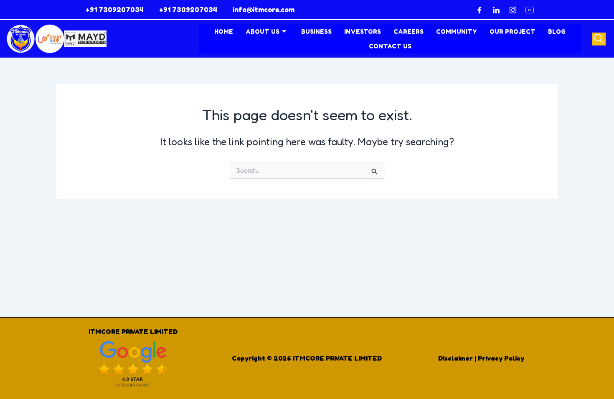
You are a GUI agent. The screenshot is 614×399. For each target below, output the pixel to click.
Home (223, 31)
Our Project (512, 31)
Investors (362, 31)
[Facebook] (479, 9)
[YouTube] (529, 9)
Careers (408, 31)
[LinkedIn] (496, 9)
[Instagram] (513, 9)
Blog (557, 31)
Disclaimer (455, 358)
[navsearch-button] (599, 39)
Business (316, 31)
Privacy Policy (501, 358)
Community (456, 31)
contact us (390, 46)
